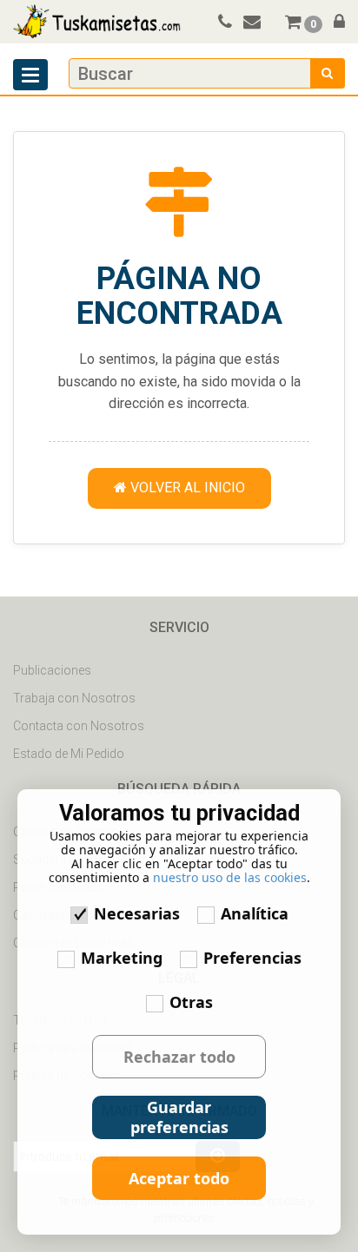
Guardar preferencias (179, 1117)
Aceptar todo (179, 1178)
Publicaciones (52, 670)
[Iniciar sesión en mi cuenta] (335, 23)
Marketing (121, 957)
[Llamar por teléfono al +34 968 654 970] (222, 23)
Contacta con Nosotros (78, 726)
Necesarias (137, 913)
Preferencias (252, 957)
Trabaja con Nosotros (74, 698)
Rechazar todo (179, 1056)
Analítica (254, 913)
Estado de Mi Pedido (68, 754)
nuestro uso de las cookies (230, 877)
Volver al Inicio (186, 487)
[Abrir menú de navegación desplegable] (30, 74)
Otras (191, 1002)
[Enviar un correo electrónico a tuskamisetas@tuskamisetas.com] (260, 23)
